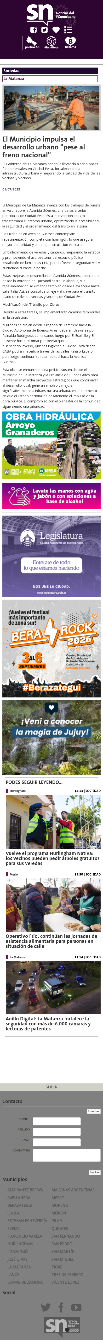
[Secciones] (69, 29)
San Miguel (63, 1259)
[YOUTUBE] (77, 1309)
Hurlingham (20, 1243)
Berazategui (19, 1205)
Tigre (57, 1267)
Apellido (24, 1129)
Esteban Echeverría (27, 1220)
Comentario (21, 1150)
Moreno (60, 1205)
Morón (59, 1213)
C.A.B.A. (13, 1213)
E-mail (26, 1140)
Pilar (57, 1220)
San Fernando (66, 1236)
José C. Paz (17, 1259)
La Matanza (19, 1267)
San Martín (63, 1251)
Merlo (58, 1197)
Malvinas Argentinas (73, 1189)
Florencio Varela (24, 1236)
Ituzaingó (17, 1251)
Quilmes (60, 1228)
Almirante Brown (25, 1189)
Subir (51, 1087)
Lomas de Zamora (25, 1282)
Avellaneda (18, 1197)
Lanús (13, 1274)
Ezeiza (13, 1228)
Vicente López (65, 1282)
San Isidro (62, 1243)
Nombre (24, 1119)
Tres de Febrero (68, 1274)
